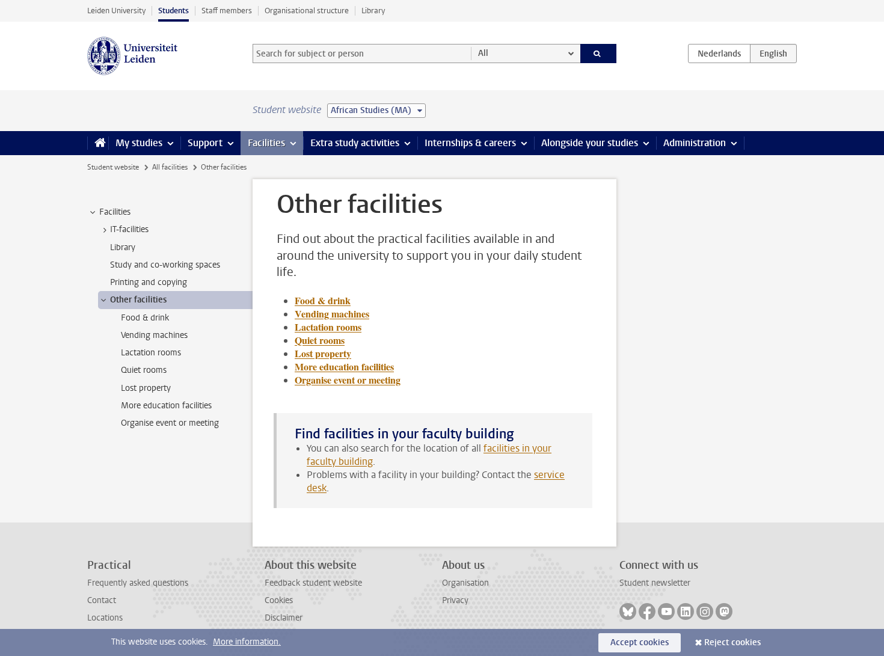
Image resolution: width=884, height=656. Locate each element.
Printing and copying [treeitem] (148, 282)
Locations (105, 618)
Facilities (266, 142)
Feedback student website (313, 583)
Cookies (279, 600)
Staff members (226, 10)
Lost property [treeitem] (146, 388)
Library (373, 10)
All (483, 53)
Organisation (465, 583)
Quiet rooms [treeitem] (144, 370)
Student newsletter (654, 583)
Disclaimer (283, 618)
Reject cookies (732, 642)
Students (173, 10)
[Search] (598, 53)
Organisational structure (307, 10)
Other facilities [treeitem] (138, 299)
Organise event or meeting (348, 380)
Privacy (455, 600)
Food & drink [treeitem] (145, 317)
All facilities (170, 167)
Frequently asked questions (137, 583)
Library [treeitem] (122, 247)
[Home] (97, 143)
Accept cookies (639, 642)
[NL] (719, 53)
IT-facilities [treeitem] (129, 229)
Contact (101, 600)
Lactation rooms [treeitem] (151, 352)
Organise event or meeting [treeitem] (170, 423)
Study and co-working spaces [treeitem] (165, 265)
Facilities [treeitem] (114, 212)
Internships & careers (470, 142)
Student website (113, 167)
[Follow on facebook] (647, 611)
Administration (694, 142)
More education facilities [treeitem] (166, 405)
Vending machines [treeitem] (154, 335)
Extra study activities (354, 142)
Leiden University (116, 10)
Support (205, 142)
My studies (138, 142)
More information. (247, 642)
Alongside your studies (589, 142)
